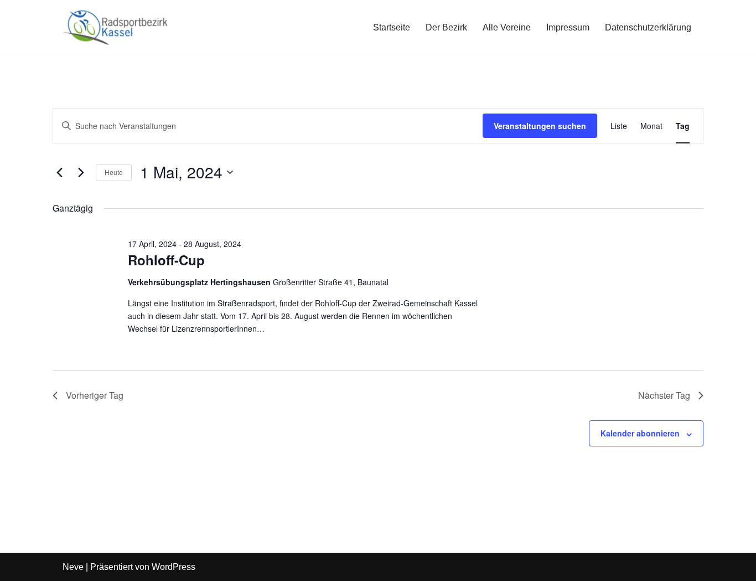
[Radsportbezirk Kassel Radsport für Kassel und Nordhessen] (115, 27)
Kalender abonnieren (640, 433)
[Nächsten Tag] (80, 172)
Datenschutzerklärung (648, 27)
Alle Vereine (507, 27)
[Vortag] (59, 172)
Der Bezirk (446, 27)
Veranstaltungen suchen (540, 125)
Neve (73, 567)
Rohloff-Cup (166, 259)
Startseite (391, 27)
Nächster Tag (664, 395)
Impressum (567, 27)
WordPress (173, 567)
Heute (114, 172)
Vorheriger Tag (94, 395)
